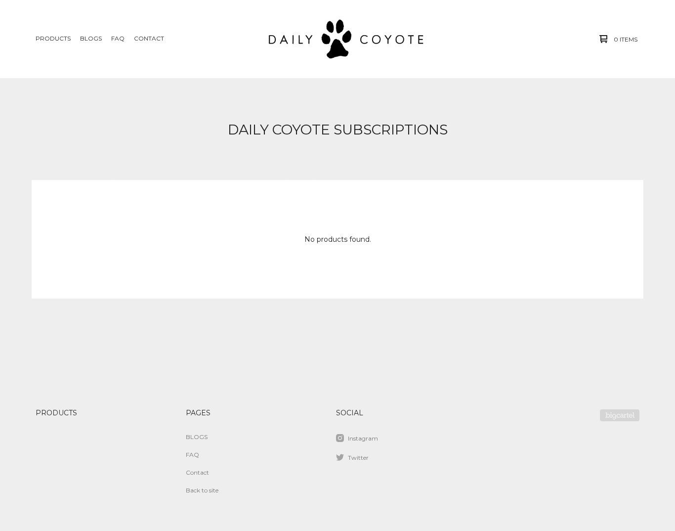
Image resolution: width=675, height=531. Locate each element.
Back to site (202, 490)
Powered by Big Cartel (619, 415)
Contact (149, 38)
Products (53, 38)
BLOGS (91, 38)
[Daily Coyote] (337, 39)
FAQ (118, 38)
